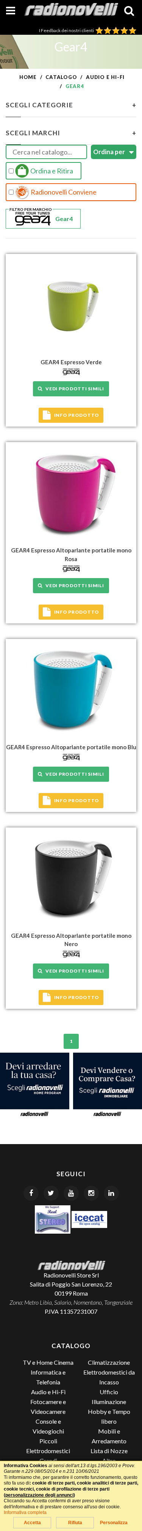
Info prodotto (76, 415)
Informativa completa (25, 1512)
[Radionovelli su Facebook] (31, 1193)
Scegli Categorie (71, 105)
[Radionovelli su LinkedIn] (111, 1193)
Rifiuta (75, 1522)
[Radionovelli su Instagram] (91, 1193)
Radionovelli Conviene (63, 192)
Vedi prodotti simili (73, 388)
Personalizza (114, 1522)
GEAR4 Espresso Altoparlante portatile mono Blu (71, 747)
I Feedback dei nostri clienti (67, 30)
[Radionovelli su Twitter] (51, 1193)
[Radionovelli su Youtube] (71, 1193)
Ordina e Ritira (51, 171)
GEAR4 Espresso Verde (71, 362)
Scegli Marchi (71, 133)
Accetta (32, 1522)
